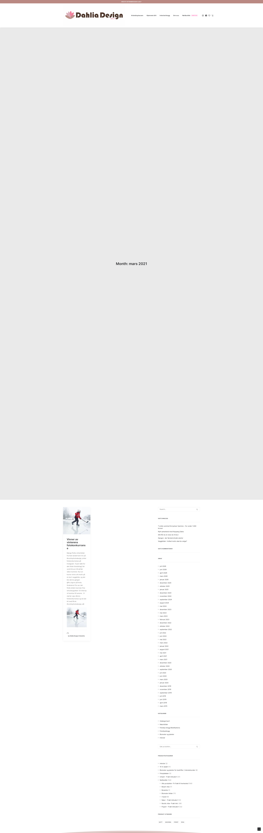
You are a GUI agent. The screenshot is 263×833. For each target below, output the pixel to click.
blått (160, 822)
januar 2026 (164, 580)
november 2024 (165, 596)
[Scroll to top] (259, 829)
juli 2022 (163, 633)
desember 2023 (165, 609)
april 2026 (163, 573)
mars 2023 (164, 616)
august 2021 (164, 649)
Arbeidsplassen (137, 15)
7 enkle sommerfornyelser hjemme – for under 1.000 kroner (177, 527)
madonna (168, 822)
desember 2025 (165, 583)
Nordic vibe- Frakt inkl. (170, 803)
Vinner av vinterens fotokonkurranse (76, 544)
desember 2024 (165, 593)
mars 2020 (163, 679)
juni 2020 (163, 676)
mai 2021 (163, 653)
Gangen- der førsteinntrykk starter (170, 538)
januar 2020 (164, 683)
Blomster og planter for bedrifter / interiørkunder (177, 770)
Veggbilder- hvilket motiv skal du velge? (172, 541)
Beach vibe (166, 787)
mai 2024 (163, 606)
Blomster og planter (167, 734)
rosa (182, 822)
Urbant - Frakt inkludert (168, 777)
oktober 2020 (165, 666)
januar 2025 (164, 589)
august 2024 (164, 603)
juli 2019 (163, 696)
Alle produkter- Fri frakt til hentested (175, 783)
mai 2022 (163, 639)
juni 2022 (163, 636)
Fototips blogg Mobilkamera (170, 728)
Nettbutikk (189, 15)
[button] (203, 15)
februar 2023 (164, 619)
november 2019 (165, 689)
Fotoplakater (164, 773)
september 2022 (166, 629)
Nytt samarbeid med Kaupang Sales (171, 532)
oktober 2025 (165, 586)
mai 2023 (163, 613)
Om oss (176, 15)
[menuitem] (137, 15)
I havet (164, 797)
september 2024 (166, 599)
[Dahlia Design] (94, 15)
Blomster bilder (167, 793)
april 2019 (163, 703)
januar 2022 (164, 646)
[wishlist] (209, 15)
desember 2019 (165, 686)
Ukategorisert (165, 721)
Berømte (165, 790)
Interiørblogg (165, 15)
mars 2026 (163, 576)
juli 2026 (163, 566)
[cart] (212, 15)
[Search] (179, 509)
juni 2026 (163, 569)
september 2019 (166, 693)
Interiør (162, 738)
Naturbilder (164, 724)
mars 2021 (163, 659)
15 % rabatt (164, 767)
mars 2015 (163, 706)
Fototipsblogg (165, 731)
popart (176, 822)
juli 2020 (163, 673)
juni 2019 (163, 699)
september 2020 (166, 669)
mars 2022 (163, 643)
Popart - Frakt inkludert (170, 807)
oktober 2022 (165, 626)
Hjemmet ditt (151, 15)
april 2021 (163, 656)
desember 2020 (165, 663)
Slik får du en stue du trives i (168, 535)
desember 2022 (165, 623)
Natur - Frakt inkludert (170, 800)
